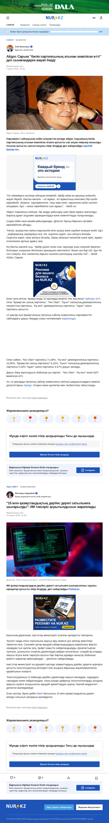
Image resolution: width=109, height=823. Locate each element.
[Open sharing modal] (68, 778)
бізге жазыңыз (39, 398)
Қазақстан (25, 25)
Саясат (10, 25)
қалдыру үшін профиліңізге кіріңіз (71, 444)
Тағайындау (54, 25)
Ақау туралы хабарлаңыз (59, 807)
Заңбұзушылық (27, 487)
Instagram (90, 470)
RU (94, 18)
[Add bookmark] (96, 778)
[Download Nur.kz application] (54, 7)
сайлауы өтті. (93, 298)
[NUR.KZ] (54, 18)
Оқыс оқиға (12, 487)
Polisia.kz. (74, 589)
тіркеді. (28, 385)
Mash (39, 693)
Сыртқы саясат (39, 25)
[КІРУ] (101, 18)
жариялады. (68, 318)
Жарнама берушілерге (89, 807)
